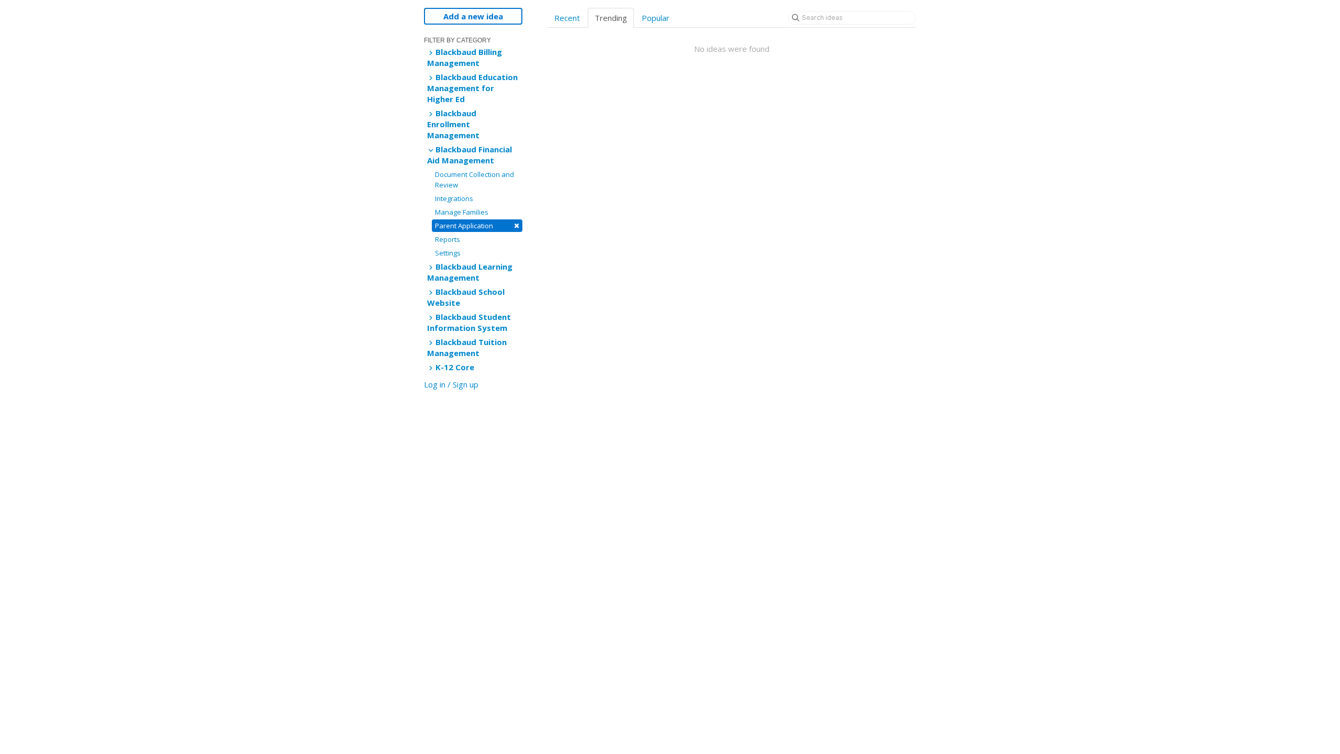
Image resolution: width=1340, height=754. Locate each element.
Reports (447, 239)
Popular (655, 18)
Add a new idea (473, 16)
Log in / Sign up (451, 384)
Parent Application (477, 225)
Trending (611, 18)
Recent (567, 18)
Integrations (454, 198)
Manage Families (461, 212)
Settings (448, 253)
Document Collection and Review (474, 180)
